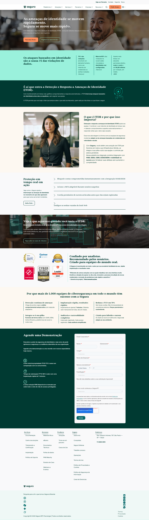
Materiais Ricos (48, 435)
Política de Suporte (32, 457)
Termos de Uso (78, 460)
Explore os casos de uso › (50, 40)
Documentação (30, 435)
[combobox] (74, 9)
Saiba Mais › (29, 203)
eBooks (45, 440)
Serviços (68, 7)
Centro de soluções (32, 440)
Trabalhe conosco (79, 450)
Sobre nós (77, 435)
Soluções (58, 7)
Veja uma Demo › (31, 40)
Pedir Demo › (115, 7)
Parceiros (78, 7)
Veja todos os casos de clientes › (36, 241)
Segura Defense (79, 445)
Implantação (29, 452)
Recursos (98, 7)
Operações (77, 455)
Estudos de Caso (48, 462)
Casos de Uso (63, 447)
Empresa (88, 7)
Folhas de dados (48, 452)
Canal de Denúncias (80, 479)
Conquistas (77, 440)
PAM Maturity (47, 457)
